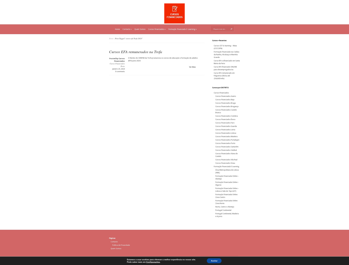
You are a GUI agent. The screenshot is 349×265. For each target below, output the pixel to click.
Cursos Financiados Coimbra (226, 116)
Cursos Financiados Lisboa (225, 133)
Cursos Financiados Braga (225, 103)
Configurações (153, 262)
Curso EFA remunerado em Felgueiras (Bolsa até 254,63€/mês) (224, 75)
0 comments (120, 71)
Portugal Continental (223, 210)
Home (117, 29)
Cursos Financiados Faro (224, 123)
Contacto (127, 29)
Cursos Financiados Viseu (225, 163)
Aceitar (214, 261)
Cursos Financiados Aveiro (225, 96)
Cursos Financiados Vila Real (226, 160)
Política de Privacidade (121, 245)
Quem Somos (139, 29)
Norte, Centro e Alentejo (224, 207)
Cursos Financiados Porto (225, 143)
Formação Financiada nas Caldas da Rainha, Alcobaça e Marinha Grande (226, 54)
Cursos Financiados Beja (224, 100)
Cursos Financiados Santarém (226, 147)
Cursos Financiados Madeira (226, 136)
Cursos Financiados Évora (225, 119)
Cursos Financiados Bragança (226, 106)
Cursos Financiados (157, 29)
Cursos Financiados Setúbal (226, 150)
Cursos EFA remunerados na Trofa (135, 51)
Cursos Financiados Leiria (225, 130)
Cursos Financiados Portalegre (227, 140)
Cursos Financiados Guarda (226, 126)
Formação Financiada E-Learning (182, 29)
